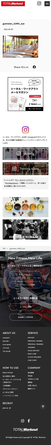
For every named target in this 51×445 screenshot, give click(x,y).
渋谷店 (30, 376)
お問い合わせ (32, 385)
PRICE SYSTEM (8, 373)
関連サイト (31, 389)
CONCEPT (6, 338)
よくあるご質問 (25, 307)
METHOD (31, 337)
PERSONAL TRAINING (35, 344)
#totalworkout (11, 183)
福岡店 (30, 382)
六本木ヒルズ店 (33, 379)
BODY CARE (32, 354)
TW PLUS (6, 348)
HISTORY (6, 341)
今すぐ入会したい (25, 274)
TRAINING (31, 347)
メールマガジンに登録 (10, 395)
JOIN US (5, 408)
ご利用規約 (6, 385)
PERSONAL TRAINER (35, 341)
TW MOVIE (6, 351)
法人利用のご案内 (9, 376)
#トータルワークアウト (24, 180)
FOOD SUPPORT (33, 350)
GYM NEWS (7, 345)
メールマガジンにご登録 (25, 285)
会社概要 (31, 372)
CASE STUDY (32, 360)
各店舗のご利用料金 (25, 317)
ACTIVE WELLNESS (34, 357)
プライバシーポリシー (10, 389)
